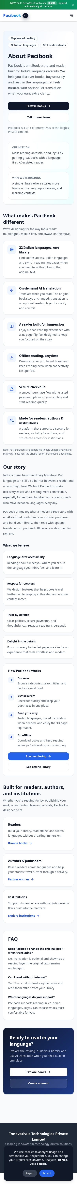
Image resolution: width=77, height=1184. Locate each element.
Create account (38, 1083)
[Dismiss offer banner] (73, 4)
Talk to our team (38, 117)
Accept (46, 1173)
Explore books (36, 1072)
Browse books (36, 106)
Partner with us (18, 879)
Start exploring (36, 756)
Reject (30, 1173)
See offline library (38, 767)
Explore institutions (21, 915)
